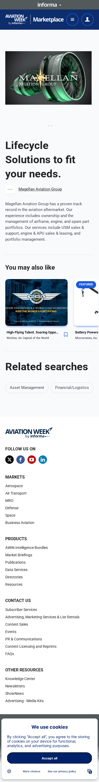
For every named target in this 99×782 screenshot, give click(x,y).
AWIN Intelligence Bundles (26, 548)
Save (66, 334)
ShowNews (14, 693)
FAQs (9, 654)
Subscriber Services (21, 610)
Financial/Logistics (72, 387)
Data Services (16, 570)
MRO (9, 500)
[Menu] (72, 19)
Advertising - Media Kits (24, 701)
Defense (11, 508)
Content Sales (16, 624)
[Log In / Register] (87, 19)
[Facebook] (20, 459)
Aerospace (14, 486)
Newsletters (15, 686)
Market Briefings (18, 555)
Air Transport (16, 493)
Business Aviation (19, 523)
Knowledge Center (20, 679)
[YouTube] (31, 459)
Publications (15, 562)
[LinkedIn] (43, 459)
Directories (14, 577)
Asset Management (27, 387)
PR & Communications (23, 639)
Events (10, 632)
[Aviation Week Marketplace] (34, 19)
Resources (13, 584)
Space (10, 515)
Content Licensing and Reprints (30, 646)
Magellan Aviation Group (40, 189)
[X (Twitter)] (9, 459)
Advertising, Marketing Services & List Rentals (42, 617)
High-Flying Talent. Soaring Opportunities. (33, 332)
